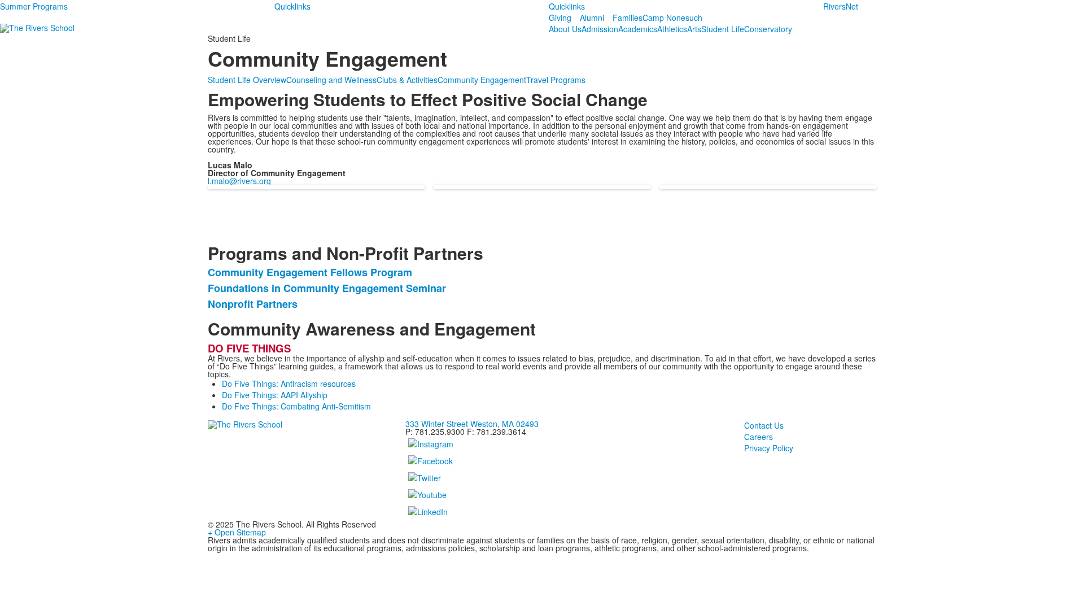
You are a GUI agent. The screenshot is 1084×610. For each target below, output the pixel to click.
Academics (637, 28)
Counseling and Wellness (331, 79)
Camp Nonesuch (672, 17)
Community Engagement (482, 79)
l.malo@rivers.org (239, 180)
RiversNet (840, 6)
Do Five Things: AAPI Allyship (274, 394)
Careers (758, 436)
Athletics (672, 28)
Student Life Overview (247, 79)
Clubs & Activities (407, 79)
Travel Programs (555, 79)
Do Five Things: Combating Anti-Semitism (296, 406)
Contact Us (764, 425)
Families (627, 17)
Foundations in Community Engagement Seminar (327, 288)
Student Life (722, 28)
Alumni (592, 17)
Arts (694, 28)
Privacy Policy (768, 448)
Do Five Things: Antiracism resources (289, 383)
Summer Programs (34, 6)
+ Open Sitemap (237, 532)
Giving (560, 17)
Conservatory (768, 28)
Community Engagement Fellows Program (310, 272)
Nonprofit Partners (253, 304)
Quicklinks (292, 6)
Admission (600, 28)
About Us (565, 28)
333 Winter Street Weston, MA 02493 (472, 423)
